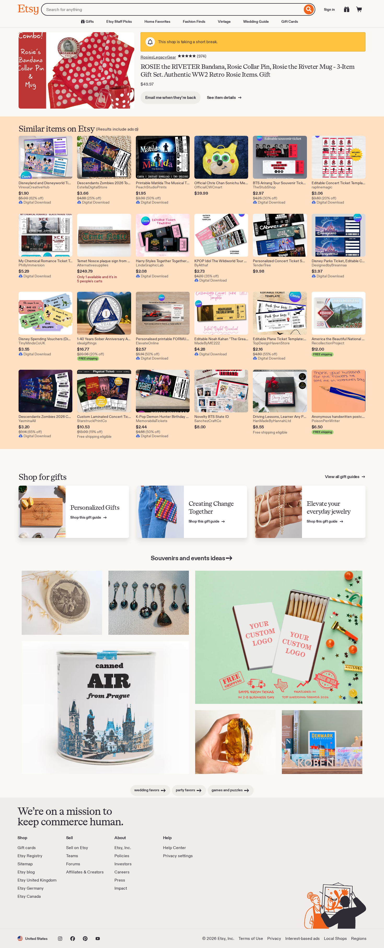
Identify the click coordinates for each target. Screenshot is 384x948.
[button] (32, 938)
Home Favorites (157, 21)
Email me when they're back (170, 97)
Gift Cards (289, 21)
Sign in (329, 9)
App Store (35, 914)
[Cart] (359, 9)
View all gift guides (342, 476)
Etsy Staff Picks (119, 21)
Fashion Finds (194, 21)
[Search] (308, 9)
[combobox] (171, 9)
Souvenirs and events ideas (188, 558)
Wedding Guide (256, 21)
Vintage (224, 21)
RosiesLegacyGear (158, 57)
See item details (222, 97)
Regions (358, 938)
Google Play (74, 914)
